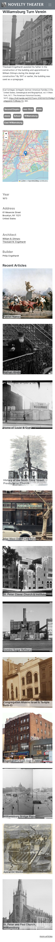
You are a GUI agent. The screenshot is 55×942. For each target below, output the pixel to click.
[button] (6, 40)
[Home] (5, 4)
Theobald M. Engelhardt (14, 241)
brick (39, 109)
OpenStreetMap (33, 181)
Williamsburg (30, 116)
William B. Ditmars (11, 238)
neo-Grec (28, 109)
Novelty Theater (26, 5)
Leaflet (22, 181)
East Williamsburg (13, 122)
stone (7, 116)
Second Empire (12, 109)
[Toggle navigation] (49, 4)
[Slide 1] (27, 61)
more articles (46, 936)
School (17, 116)
